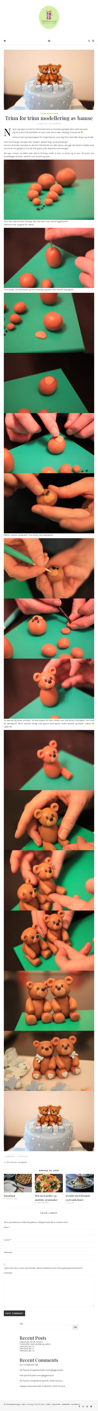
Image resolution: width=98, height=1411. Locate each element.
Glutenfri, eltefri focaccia (51, 1380)
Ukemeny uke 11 (27, 1348)
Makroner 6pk (32, 1364)
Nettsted (8, 1252)
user (22, 1364)
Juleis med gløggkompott (52, 1370)
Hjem (24, 1404)
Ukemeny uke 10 (27, 1350)
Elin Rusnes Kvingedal (17, 1162)
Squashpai (9, 1195)
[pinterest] (91, 1406)
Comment (8, 1272)
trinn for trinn (23, 1156)
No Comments (55, 123)
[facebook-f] (79, 1406)
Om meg (30, 1404)
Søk (21, 1323)
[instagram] (83, 1406)
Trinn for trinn (49, 114)
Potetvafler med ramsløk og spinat (35, 1344)
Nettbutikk (66, 1404)
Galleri (48, 1404)
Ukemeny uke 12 (27, 1346)
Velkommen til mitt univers (31, 1342)
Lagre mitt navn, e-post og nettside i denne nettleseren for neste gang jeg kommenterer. (43, 1268)
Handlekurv (75, 1404)
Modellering (9, 1156)
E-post (7, 1239)
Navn (7, 1227)
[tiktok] (87, 1406)
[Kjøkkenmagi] (49, 17)
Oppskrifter (56, 1404)
